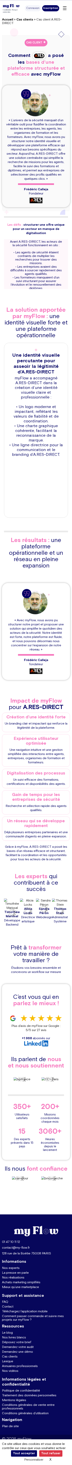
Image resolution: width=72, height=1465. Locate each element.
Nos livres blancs (14, 1337)
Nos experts (11, 1268)
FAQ (5, 1302)
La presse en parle (15, 1273)
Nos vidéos (10, 1371)
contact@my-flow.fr (16, 1248)
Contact (7, 1307)
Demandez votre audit (18, 1347)
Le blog (7, 1333)
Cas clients (24, 20)
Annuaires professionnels (20, 1366)
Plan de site (10, 1426)
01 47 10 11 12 (11, 1242)
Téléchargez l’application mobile (25, 1311)
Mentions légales (14, 1400)
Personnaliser (33, 1460)
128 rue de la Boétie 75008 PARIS (26, 1253)
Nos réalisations (13, 1278)
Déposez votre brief (16, 1342)
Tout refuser (50, 1453)
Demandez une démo (17, 1352)
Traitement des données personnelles (29, 1395)
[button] (33, 8)
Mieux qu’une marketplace (20, 1287)
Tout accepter (24, 1453)
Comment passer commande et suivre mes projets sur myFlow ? (33, 1318)
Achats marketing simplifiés (21, 1282)
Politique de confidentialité (21, 1391)
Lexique (7, 1361)
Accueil (7, 20)
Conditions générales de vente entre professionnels (28, 1407)
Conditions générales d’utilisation (25, 1413)
